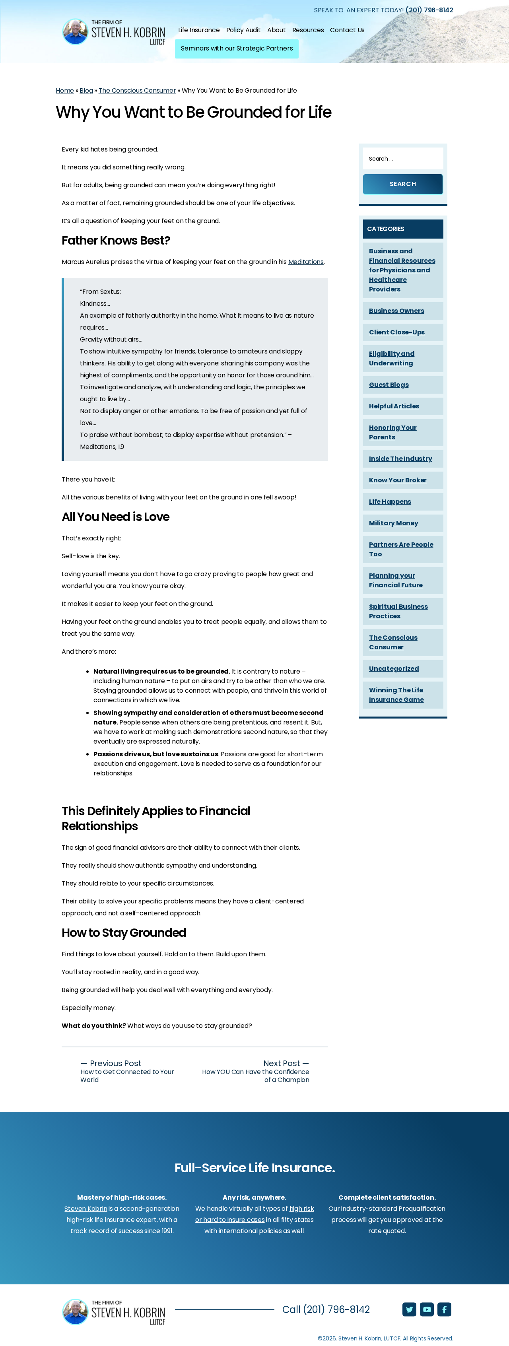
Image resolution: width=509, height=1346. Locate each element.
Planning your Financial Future (396, 580)
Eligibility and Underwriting (391, 358)
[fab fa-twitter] (410, 1310)
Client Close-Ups (397, 332)
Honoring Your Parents (393, 432)
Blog (86, 90)
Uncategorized (394, 668)
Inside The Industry (400, 458)
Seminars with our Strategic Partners (237, 47)
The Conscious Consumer (137, 90)
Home (65, 90)
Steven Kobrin (85, 1208)
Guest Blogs (388, 384)
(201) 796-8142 (429, 9)
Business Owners (396, 310)
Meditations (306, 261)
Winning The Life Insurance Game (396, 695)
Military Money (393, 523)
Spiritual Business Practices (398, 611)
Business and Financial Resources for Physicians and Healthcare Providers (402, 270)
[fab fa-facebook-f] (444, 1310)
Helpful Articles (394, 406)
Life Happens (390, 501)
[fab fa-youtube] (427, 1310)
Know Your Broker (398, 480)
